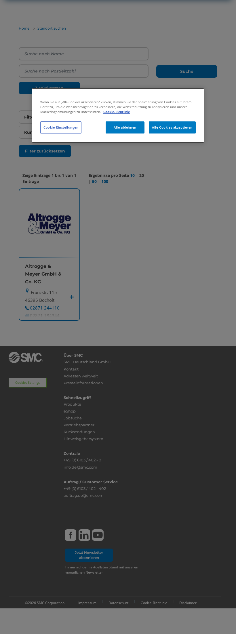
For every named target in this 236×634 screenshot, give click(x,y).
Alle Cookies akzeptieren (172, 127)
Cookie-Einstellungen (60, 127)
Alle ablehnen (125, 127)
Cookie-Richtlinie (116, 112)
